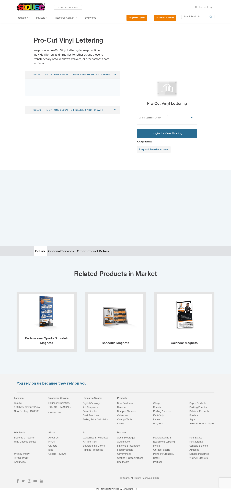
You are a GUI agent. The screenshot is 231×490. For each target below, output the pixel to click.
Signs (192, 419)
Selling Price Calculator (95, 419)
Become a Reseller (165, 17)
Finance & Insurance (128, 445)
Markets (40, 17)
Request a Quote (137, 17)
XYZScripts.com (130, 489)
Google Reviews (57, 453)
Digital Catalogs (91, 403)
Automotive (123, 441)
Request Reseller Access (154, 149)
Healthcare (123, 461)
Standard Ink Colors (94, 445)
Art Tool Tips (90, 441)
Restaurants (196, 441)
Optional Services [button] (61, 251)
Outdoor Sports (161, 449)
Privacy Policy (22, 453)
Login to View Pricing (167, 133)
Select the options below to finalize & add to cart (68, 110)
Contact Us (200, 7)
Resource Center (64, 17)
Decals (157, 407)
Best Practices (91, 415)
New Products (125, 403)
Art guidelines (144, 141)
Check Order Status (68, 7)
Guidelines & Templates (95, 437)
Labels (156, 419)
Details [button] (40, 251)
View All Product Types (201, 423)
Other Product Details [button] (93, 251)
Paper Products (197, 403)
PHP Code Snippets (102, 489)
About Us (53, 437)
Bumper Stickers (126, 411)
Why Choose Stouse (25, 441)
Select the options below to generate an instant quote (71, 74)
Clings (156, 403)
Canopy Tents (124, 419)
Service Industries (199, 453)
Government (124, 453)
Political (157, 461)
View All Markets (198, 457)
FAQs (51, 441)
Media (156, 445)
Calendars (122, 415)
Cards (120, 423)
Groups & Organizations (130, 457)
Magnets (158, 423)
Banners (121, 407)
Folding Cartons (161, 411)
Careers (52, 445)
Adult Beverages (126, 437)
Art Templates (90, 407)
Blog (50, 449)
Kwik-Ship (158, 415)
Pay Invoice (90, 17)
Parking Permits (198, 407)
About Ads (20, 461)
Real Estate (195, 437)
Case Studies (90, 411)
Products (21, 17)
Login (211, 7)
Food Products (125, 449)
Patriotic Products (199, 411)
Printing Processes (93, 449)
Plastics (193, 415)
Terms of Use (21, 457)
